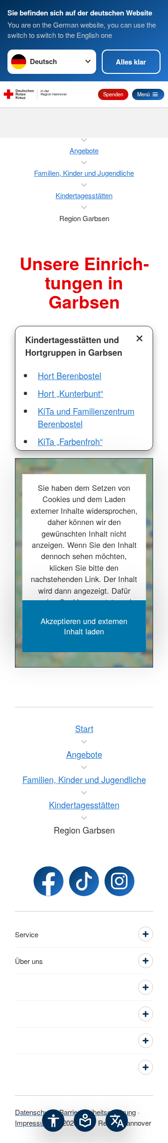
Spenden (113, 94)
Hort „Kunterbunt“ (70, 393)
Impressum (32, 1123)
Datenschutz (34, 1112)
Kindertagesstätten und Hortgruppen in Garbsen (73, 346)
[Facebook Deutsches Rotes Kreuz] (48, 881)
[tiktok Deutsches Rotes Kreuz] (84, 881)
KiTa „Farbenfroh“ (70, 441)
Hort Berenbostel (69, 375)
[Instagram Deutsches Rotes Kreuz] (119, 881)
